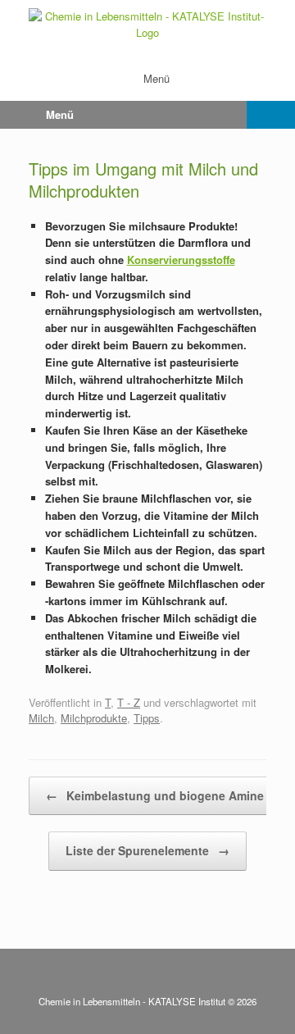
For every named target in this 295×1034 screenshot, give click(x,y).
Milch (41, 718)
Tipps (147, 718)
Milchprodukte (94, 718)
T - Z (128, 702)
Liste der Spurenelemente (147, 850)
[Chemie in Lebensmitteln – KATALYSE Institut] (147, 24)
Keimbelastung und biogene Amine (155, 795)
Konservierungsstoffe (181, 259)
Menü (156, 78)
